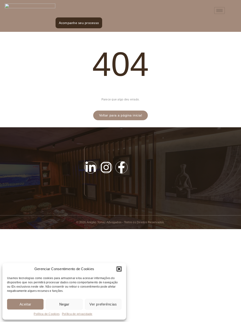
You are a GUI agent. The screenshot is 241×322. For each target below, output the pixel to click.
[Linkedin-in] (90, 167)
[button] (119, 269)
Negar (64, 304)
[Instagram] (106, 167)
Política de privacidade (77, 314)
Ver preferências (103, 304)
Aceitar (25, 304)
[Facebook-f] (121, 167)
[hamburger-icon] (219, 10)
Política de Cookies (47, 314)
